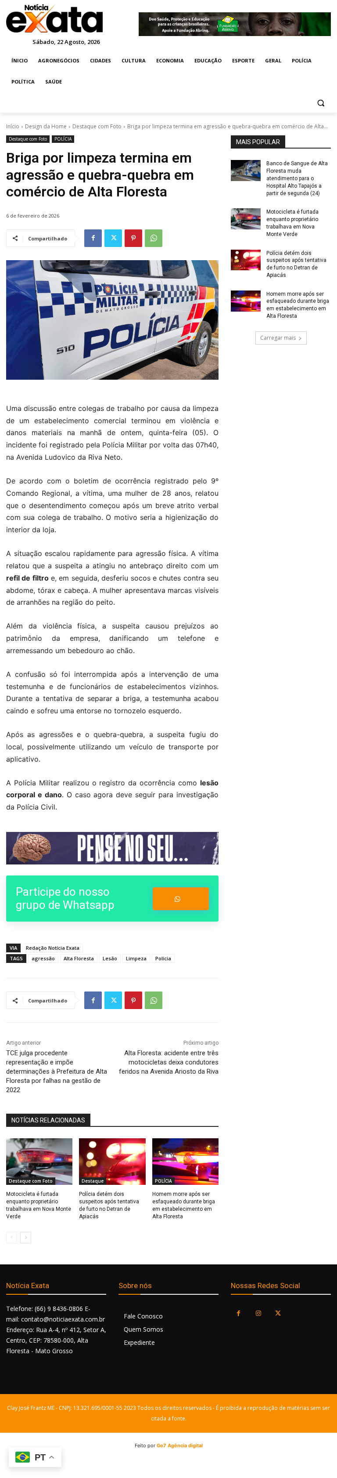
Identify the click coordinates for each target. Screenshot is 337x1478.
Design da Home (46, 126)
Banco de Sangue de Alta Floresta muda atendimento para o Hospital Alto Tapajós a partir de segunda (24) (297, 178)
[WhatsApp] (153, 238)
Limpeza (136, 958)
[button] (320, 103)
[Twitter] (113, 238)
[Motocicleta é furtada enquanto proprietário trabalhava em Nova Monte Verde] (39, 1161)
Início (12, 126)
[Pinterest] (133, 238)
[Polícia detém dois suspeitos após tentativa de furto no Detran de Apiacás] (112, 1161)
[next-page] (25, 1237)
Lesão (110, 958)
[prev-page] (11, 1237)
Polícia (163, 958)
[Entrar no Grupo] (181, 898)
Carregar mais (278, 337)
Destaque (93, 1181)
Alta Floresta (79, 958)
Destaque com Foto (97, 126)
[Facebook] (93, 238)
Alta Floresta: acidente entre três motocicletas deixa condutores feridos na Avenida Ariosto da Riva (169, 1062)
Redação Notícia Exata (52, 947)
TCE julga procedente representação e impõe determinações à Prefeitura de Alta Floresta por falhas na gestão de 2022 (56, 1071)
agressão (43, 958)
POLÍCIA (63, 139)
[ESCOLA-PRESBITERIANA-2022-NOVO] (112, 848)
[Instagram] (258, 1313)
